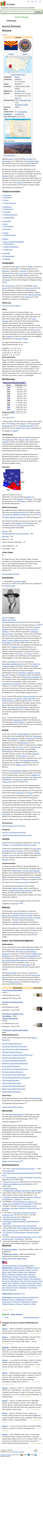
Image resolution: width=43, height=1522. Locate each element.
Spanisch (20, 499)
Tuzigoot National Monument (11, 1083)
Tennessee (32, 1285)
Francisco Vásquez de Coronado (18, 640)
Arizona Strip (29, 288)
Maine (25, 1274)
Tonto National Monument (10, 1080)
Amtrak (22, 877)
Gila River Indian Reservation (25, 698)
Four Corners (23, 273)
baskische (20, 182)
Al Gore (20, 747)
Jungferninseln (33, 1297)
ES (36, 1)
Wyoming (13, 1290)
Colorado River (22, 112)
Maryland (31, 1274)
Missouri (5, 1279)
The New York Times (32, 1208)
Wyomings (8, 677)
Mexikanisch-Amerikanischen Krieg (13, 664)
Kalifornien (5, 271)
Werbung (21, 1451)
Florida (28, 1270)
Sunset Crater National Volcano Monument (16, 1077)
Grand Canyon (10, 155)
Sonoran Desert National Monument (14, 1075)
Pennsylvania (31, 1283)
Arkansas (36, 1268)
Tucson (29, 653)
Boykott (29, 793)
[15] (20, 903)
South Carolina (12, 1285)
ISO (13, 116)
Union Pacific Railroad (32, 870)
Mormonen (21, 525)
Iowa (25, 1272)
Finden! (38, 11)
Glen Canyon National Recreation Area (15, 960)
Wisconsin (5, 1290)
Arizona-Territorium (29, 696)
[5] (13, 417)
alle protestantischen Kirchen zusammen (15, 533)
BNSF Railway (17, 870)
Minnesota (23, 1276)
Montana (12, 1279)
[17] (26, 1102)
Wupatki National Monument (11, 1092)
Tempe (22, 915)
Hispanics (18, 428)
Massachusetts (7, 1276)
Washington (23, 1287)
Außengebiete (7, 1297)
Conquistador (6, 642)
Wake (34, 1304)
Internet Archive (9, 1171)
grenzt (18, 266)
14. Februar (18, 91)
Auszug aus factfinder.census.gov (14, 1184)
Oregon (22, 1283)
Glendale (16, 922)
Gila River (28, 297)
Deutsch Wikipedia (21, 17)
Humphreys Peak (25, 100)
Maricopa (12, 701)
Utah (11, 273)
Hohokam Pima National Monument (14, 1058)
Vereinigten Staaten (32, 161)
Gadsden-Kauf (7, 684)
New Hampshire (35, 1279)
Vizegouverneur (7, 782)
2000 (8, 409)
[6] (18, 430)
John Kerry (34, 747)
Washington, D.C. (19, 1293)
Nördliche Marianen (8, 1304)
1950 (8, 398)
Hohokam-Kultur (9, 586)
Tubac (21, 653)
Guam (12, 1299)
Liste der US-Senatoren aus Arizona (14, 832)
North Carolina (32, 1281)
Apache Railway (18, 888)
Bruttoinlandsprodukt (16, 1114)
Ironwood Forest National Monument (14, 1060)
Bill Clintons (24, 743)
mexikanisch (9, 439)
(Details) (11, 54)
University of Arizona (19, 913)
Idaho (9, 1272)
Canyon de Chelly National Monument (14, 1046)
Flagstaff (9, 336)
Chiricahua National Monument (12, 1052)
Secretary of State (21, 779)
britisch (27, 439)
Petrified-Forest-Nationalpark (12, 1002)
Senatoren (35, 754)
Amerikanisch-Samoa (20, 1297)
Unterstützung (15, 1451)
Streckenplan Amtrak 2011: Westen (14, 1219)
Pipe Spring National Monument (12, 1072)
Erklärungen (11, 21)
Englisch (29, 497)
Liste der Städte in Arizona (10, 574)
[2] (14, 411)
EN (32, 1)
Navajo (30, 499)
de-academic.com (8, 3)
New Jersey (6, 1281)
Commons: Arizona (10, 1249)
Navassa (34, 1302)
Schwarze (33, 423)
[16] (22, 903)
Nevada (23, 271)
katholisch (15, 647)
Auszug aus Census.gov (11, 1182)
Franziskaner (34, 631)
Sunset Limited (24, 882)
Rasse (15, 431)
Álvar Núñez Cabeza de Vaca (11, 622)
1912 (23, 91)
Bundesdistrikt (7, 1293)
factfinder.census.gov (10, 1188)
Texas (39, 1285)
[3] (7, 414)
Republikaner (37, 736)
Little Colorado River (34, 294)
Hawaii (4, 1272)
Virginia (15, 1287)
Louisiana (19, 1274)
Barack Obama (7, 749)
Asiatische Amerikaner (26, 426)
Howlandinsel (20, 1299)
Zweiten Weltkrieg (23, 734)
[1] (22, 187)
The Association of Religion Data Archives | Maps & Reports (22, 1190)
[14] (37, 881)
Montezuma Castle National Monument (15, 1063)
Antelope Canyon (14, 982)
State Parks (37, 1098)
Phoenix (17, 77)
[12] (15, 807)
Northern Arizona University (24, 918)
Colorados (22, 675)
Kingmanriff (16, 1302)
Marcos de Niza (7, 634)
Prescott (32, 932)
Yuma (36, 330)
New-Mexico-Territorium (31, 677)
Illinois (15, 1272)
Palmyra (19, 1304)
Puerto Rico (27, 1304)
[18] (20, 1121)
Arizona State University (10, 915)
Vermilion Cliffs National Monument (13, 1086)
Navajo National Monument (11, 1066)
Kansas (4, 1274)
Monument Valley (10, 973)
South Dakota (22, 1285)
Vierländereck (6, 275)
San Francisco (15, 1161)
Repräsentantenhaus (30, 760)
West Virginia (32, 1287)
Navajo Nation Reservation (19, 707)
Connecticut (13, 1270)
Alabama (17, 1268)
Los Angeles (19, 793)
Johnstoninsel (6, 1302)
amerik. (10, 159)
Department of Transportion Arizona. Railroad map (20, 1226)
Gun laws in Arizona (9, 1217)
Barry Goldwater (12, 738)
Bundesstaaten (7, 1268)
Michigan (16, 1276)
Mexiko (30, 266)
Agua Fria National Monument (12, 1043)
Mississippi (32, 1276)
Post (5, 116)
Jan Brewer (18, 114)
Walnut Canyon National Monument (13, 1089)
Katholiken (18, 523)
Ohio (9, 1283)
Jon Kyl (15, 760)
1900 (8, 387)
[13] (38, 818)
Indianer (22, 423)
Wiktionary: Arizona (11, 1254)
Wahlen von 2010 (21, 765)
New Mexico (22, 673)
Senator (4, 620)
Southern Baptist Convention (13, 517)
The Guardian (27, 1204)
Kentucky (11, 1274)
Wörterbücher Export (6, 1454)
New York (23, 1281)
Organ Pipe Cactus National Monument (15, 1069)
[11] (33, 800)
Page (37, 982)
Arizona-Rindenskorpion (31, 1317)
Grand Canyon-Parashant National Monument (17, 1055)
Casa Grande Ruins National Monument (15, 1049)
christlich (7, 523)
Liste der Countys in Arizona (11, 305)
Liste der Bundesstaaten (18, 74)
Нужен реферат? (17, 1314)
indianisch (5, 442)
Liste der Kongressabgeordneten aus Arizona (17, 835)
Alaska (23, 1268)
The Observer (19, 1239)
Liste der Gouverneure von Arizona (13, 826)
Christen (5, 531)
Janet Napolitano (16, 771)
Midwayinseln (25, 1302)
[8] (41, 624)
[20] (22, 1160)
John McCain (30, 738)
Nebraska (19, 1279)
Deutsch (23, 501)
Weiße (13, 423)
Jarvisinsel (29, 1299)
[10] (31, 795)
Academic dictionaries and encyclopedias (18, 8)
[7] (40, 516)
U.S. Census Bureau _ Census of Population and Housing (22, 1177)
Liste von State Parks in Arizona (12, 1107)
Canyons (9, 949)
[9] (32, 790)
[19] (18, 1151)
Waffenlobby (6, 814)
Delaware (21, 1270)
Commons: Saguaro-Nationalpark (16, 1030)
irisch (32, 439)
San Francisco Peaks (21, 105)
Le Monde (17, 1199)
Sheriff (4, 618)
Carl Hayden (12, 620)
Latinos (28, 428)
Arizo (7, 1317)
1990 (8, 407)
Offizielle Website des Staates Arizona (14, 1258)
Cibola (4, 640)
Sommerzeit (18, 98)
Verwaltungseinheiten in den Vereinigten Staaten (18, 1265)
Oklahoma (15, 1283)
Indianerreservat (7, 698)
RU (28, 1)
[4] (9, 417)
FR (40, 1)
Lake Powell (26, 965)
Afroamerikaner (7, 426)
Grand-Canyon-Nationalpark (25, 949)
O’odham (5, 176)
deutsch (21, 439)
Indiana (20, 1272)
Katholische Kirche (19, 512)
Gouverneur (8, 114)
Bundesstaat (6, 161)
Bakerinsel (5, 1299)
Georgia (34, 1270)
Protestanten (29, 523)
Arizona (5, 1329)
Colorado (7, 280)
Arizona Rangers (18, 722)
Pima (3, 701)
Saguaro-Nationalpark (30, 956)
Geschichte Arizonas (19, 581)
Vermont (9, 1287)
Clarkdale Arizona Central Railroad (19, 890)
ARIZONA (5, 1347)
